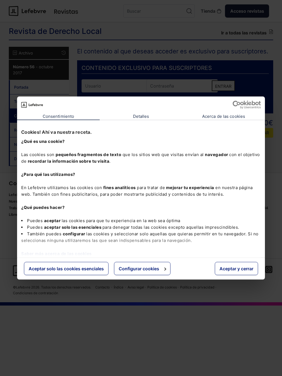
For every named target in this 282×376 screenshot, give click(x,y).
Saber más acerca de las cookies (56, 253)
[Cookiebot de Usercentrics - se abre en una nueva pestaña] (237, 105)
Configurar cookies (139, 268)
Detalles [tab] (141, 116)
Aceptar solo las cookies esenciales (66, 268)
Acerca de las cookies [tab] (223, 116)
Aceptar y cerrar (236, 268)
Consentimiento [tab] (58, 116)
